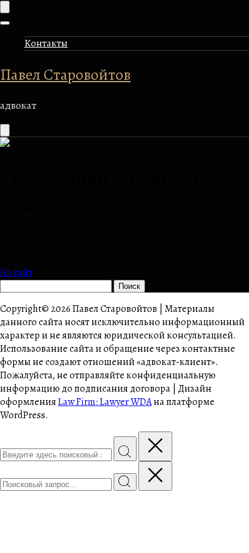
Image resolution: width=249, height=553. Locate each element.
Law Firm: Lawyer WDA (105, 402)
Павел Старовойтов (65, 74)
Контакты (46, 43)
